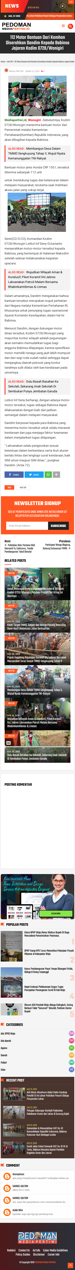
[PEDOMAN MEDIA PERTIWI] (37, 1243)
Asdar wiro (18, 1210)
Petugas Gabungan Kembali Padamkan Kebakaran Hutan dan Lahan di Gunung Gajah (48, 1112)
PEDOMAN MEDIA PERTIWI (45, 1262)
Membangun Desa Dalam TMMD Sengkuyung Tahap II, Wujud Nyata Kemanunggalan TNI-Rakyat (36, 153)
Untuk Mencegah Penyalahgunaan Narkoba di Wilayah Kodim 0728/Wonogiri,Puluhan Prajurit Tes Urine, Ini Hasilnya (35, 592)
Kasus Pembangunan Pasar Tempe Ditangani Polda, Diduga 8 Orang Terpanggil (48, 971)
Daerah (4, 1055)
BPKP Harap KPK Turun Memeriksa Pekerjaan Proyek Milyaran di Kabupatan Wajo (49, 952)
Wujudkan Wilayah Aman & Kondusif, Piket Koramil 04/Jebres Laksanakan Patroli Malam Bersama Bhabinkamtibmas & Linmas (34, 722)
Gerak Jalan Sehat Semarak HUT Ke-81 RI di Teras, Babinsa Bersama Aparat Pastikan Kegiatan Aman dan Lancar (47, 1149)
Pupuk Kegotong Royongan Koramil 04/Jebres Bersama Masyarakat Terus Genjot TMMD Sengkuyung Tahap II (36, 659)
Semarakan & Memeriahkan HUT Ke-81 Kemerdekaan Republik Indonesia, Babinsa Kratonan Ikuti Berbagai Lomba (47, 1131)
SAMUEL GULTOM (20, 1186)
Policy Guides (23, 1255)
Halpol (4, 1062)
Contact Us (24, 1251)
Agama (4, 1048)
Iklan (3, 1070)
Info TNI (23, 488)
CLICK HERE (55, 913)
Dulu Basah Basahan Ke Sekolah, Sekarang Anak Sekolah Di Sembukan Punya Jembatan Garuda (33, 386)
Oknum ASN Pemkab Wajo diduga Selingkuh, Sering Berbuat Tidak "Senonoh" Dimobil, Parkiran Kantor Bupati (48, 1008)
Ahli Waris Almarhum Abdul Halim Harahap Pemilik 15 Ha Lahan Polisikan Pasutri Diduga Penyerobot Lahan (48, 1095)
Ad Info (36, 1251)
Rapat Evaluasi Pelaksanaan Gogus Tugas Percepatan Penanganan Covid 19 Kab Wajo (44, 989)
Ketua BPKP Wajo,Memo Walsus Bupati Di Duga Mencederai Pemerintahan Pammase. (46, 934)
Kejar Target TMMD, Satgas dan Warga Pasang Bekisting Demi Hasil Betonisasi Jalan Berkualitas (36, 627)
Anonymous (18, 1174)
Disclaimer (39, 1255)
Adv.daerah (6, 1041)
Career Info (53, 1255)
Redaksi (11, 1251)
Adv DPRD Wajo (8, 1033)
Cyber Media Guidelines (55, 1251)
